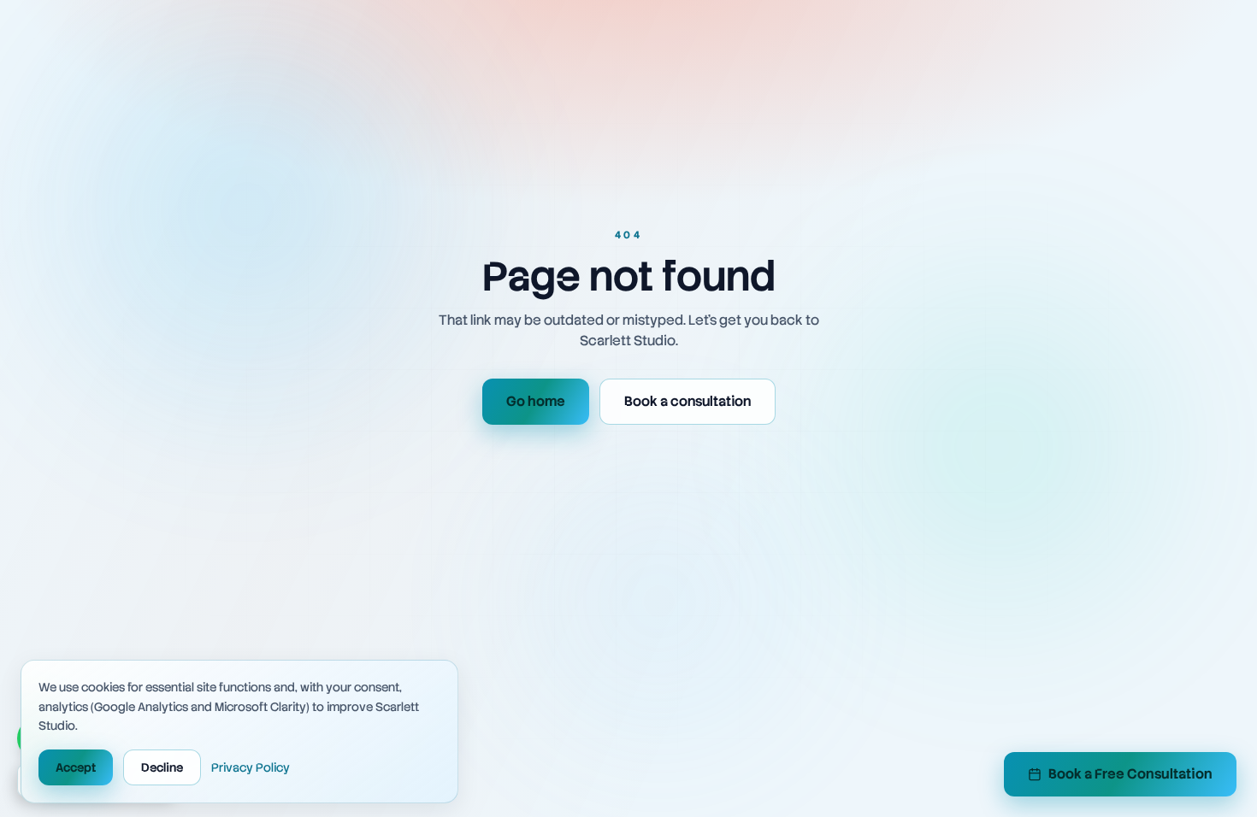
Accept (76, 767)
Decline (162, 767)
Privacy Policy (250, 767)
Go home (535, 401)
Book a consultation (687, 401)
